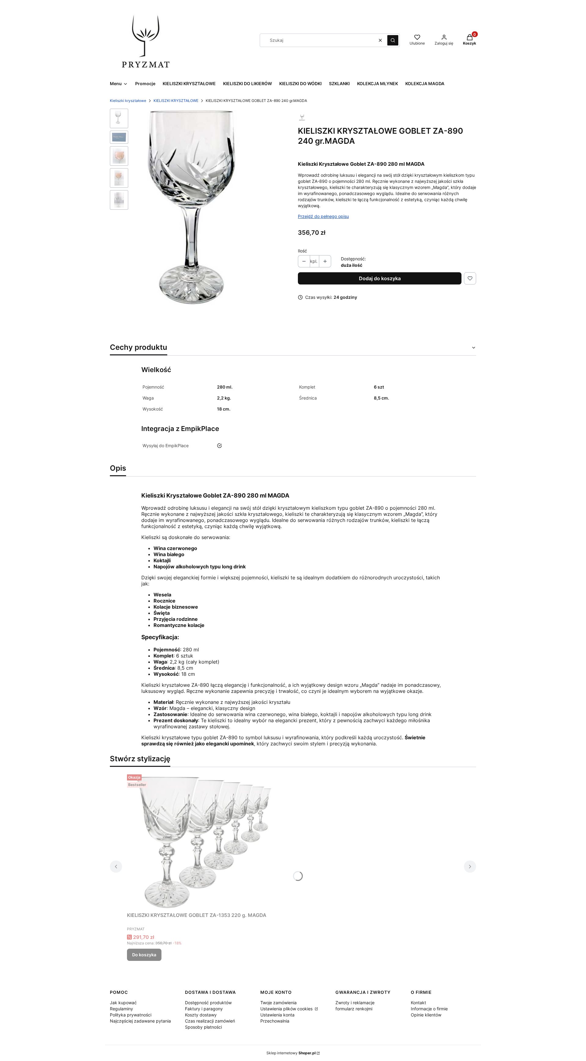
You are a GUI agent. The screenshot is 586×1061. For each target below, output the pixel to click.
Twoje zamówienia (278, 1002)
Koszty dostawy (201, 1014)
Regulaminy (121, 1008)
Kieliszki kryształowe (128, 100)
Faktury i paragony (204, 1008)
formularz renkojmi (353, 1008)
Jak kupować (123, 1002)
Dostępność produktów (208, 1002)
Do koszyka (144, 954)
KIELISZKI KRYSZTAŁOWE (176, 100)
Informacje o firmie (429, 1008)
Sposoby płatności (203, 1027)
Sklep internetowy (291, 1053)
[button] (392, 40)
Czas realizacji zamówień (210, 1020)
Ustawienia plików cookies (287, 1008)
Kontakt (418, 1002)
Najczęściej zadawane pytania (140, 1020)
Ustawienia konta (277, 1014)
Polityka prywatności (130, 1014)
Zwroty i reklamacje (354, 1002)
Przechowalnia (274, 1020)
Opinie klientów (426, 1014)
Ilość (302, 250)
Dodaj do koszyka (380, 278)
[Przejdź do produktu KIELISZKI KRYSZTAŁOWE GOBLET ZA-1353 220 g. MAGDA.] (203, 840)
